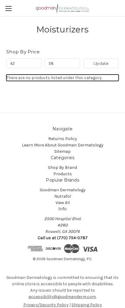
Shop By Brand (62, 167)
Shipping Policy (87, 304)
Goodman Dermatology (63, 189)
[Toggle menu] (8, 8)
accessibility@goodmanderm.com (62, 296)
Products (62, 173)
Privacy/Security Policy (46, 304)
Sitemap (62, 151)
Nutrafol (62, 196)
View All (63, 202)
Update (101, 63)
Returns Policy (62, 138)
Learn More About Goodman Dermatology (62, 145)
